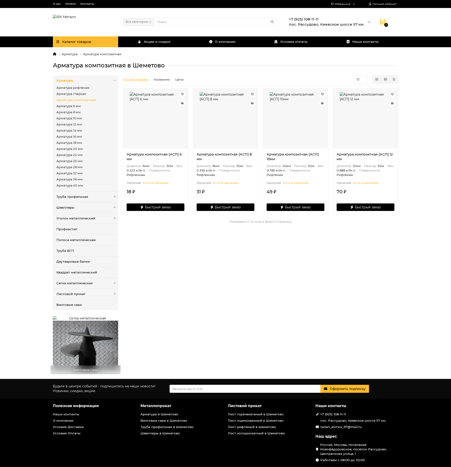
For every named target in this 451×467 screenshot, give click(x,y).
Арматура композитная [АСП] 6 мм (154, 156)
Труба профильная (72, 196)
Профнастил (67, 229)
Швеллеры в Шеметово (160, 433)
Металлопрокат (155, 406)
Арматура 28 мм (69, 167)
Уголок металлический (75, 218)
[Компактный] (394, 79)
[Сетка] (376, 79)
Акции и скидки (157, 41)
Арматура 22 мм (69, 155)
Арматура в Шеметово (159, 414)
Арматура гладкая (71, 94)
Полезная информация (76, 406)
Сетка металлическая (74, 283)
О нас (57, 3)
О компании (225, 41)
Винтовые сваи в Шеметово (163, 420)
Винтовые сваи (69, 305)
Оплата (70, 3)
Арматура (70, 54)
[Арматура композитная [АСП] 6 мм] (155, 119)
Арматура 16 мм (69, 136)
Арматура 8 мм (68, 112)
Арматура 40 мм (69, 185)
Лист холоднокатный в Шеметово (256, 433)
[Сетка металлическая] (85, 318)
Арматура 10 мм (69, 118)
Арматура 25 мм (69, 161)
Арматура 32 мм (69, 173)
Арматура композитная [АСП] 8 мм (224, 156)
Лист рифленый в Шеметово (252, 427)
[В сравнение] (182, 103)
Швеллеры (65, 207)
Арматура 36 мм (69, 179)
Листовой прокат (71, 294)
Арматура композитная (76, 100)
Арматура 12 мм (69, 124)
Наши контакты (365, 41)
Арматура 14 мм (69, 130)
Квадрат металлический (76, 272)
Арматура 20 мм (69, 149)
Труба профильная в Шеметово (167, 427)
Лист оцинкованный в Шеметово (256, 420)
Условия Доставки (68, 427)
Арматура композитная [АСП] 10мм (293, 156)
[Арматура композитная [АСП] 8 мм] (225, 119)
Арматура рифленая (72, 88)
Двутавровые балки (73, 261)
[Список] (385, 79)
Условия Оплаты (67, 433)
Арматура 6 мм (68, 106)
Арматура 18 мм (69, 142)
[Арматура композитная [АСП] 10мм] (295, 119)
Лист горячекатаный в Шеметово (256, 414)
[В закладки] (182, 94)
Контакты (87, 3)
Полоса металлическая (76, 240)
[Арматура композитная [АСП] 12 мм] (365, 119)
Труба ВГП (65, 251)
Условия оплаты (293, 41)
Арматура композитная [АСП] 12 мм (365, 156)
